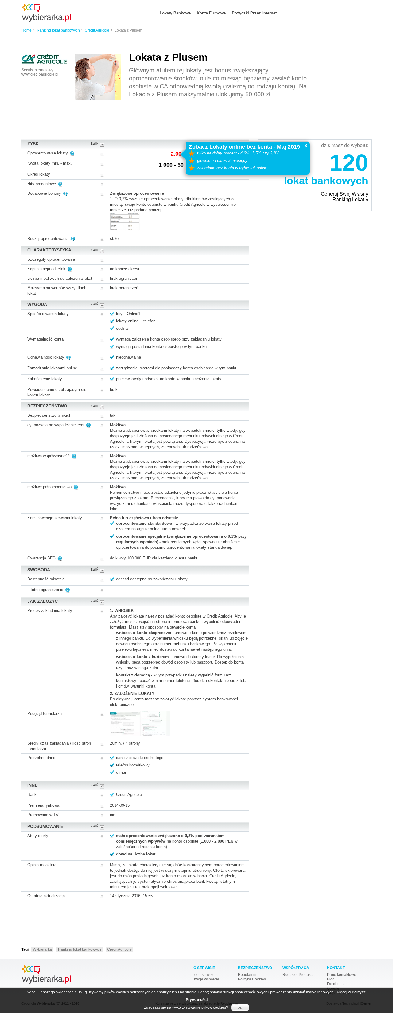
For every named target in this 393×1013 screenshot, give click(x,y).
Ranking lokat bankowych (59, 30)
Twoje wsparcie (206, 979)
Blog (331, 979)
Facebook (335, 984)
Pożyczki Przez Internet (254, 13)
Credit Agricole (97, 30)
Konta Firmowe (211, 13)
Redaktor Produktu (298, 974)
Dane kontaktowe (341, 974)
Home (26, 30)
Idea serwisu (204, 974)
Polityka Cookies (252, 979)
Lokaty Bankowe (175, 13)
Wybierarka (42, 949)
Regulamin (247, 974)
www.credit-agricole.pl (39, 74)
